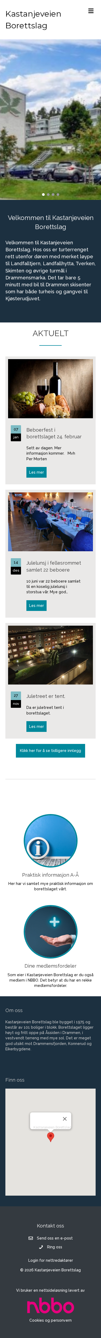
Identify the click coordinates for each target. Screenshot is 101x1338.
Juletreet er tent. (45, 696)
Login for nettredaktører (50, 1260)
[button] (43, 194)
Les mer (38, 472)
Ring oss (54, 1247)
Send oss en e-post (55, 1238)
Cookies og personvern (50, 1320)
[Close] (64, 1118)
